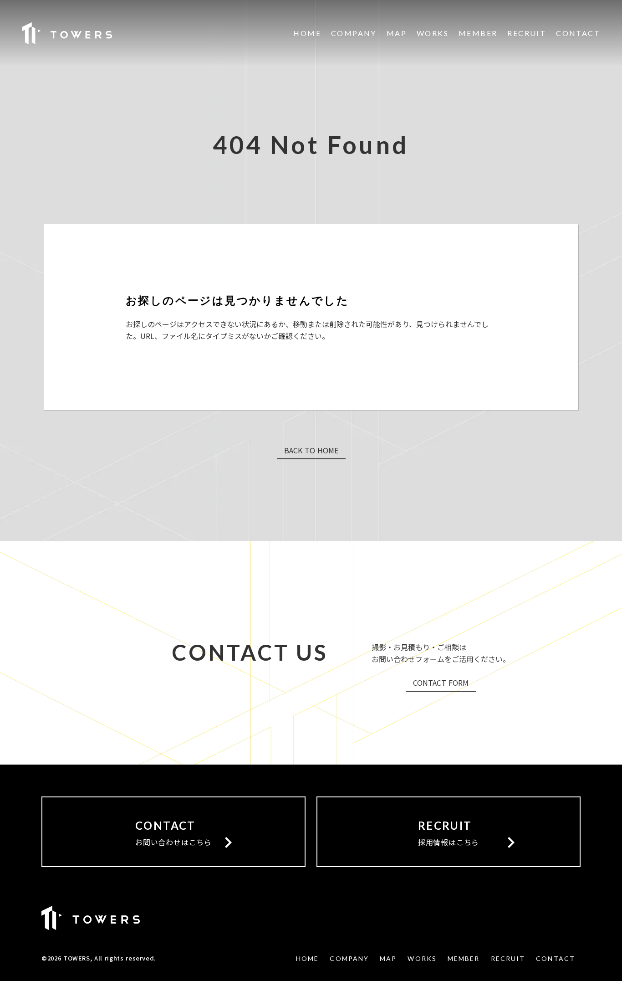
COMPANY (354, 33)
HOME (307, 33)
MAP (397, 33)
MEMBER (478, 33)
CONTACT (578, 33)
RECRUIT (526, 33)
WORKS (433, 33)
